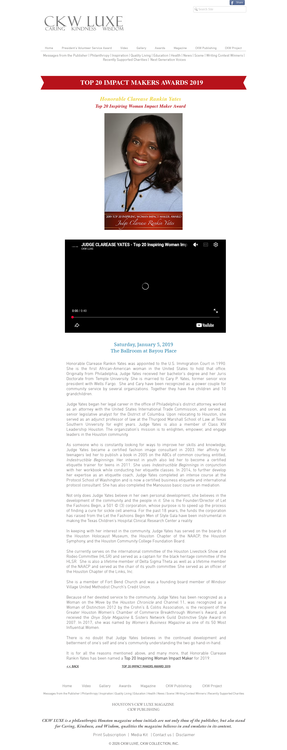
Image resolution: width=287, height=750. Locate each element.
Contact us (162, 735)
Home (67, 686)
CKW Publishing (178, 686)
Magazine (148, 686)
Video (86, 686)
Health (176, 56)
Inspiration (120, 56)
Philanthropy (99, 56)
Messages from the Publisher (65, 56)
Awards (125, 686)
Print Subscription (109, 735)
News (187, 56)
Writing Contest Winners (224, 56)
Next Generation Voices (168, 60)
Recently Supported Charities (125, 60)
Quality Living (141, 56)
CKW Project (212, 686)
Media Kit (140, 735)
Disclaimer (185, 735)
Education (161, 56)
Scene (170, 694)
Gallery (105, 686)
